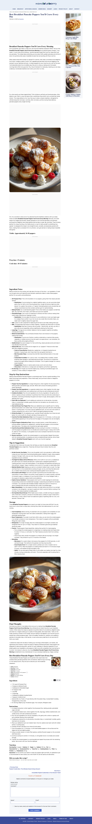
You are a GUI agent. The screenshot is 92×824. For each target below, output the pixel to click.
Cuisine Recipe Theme (32, 821)
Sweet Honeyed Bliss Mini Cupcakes (73, 66)
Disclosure (49, 821)
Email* (37, 800)
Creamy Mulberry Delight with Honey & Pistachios (73, 95)
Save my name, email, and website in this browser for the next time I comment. (36, 806)
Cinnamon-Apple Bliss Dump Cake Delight (72, 38)
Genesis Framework (42, 821)
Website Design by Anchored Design (61, 821)
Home (10, 11)
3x (59, 680)
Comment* (13, 786)
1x (54, 680)
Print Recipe (56, 668)
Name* (12, 800)
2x (57, 680)
